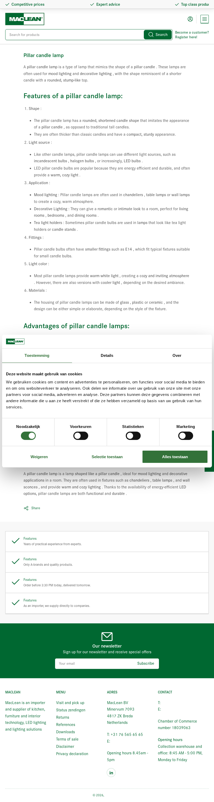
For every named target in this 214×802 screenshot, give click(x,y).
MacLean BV (113, 795)
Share (35, 508)
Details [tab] (107, 355)
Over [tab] (177, 355)
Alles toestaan (175, 457)
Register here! (186, 37)
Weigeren (39, 457)
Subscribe (145, 663)
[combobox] (89, 34)
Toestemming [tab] (37, 355)
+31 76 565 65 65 (178, 702)
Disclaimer (65, 746)
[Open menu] (204, 19)
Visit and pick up (70, 702)
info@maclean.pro (126, 741)
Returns (62, 717)
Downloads (65, 732)
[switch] (80, 436)
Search (162, 34)
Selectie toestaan (107, 457)
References (65, 724)
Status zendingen (70, 710)
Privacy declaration (72, 753)
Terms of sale (67, 739)
